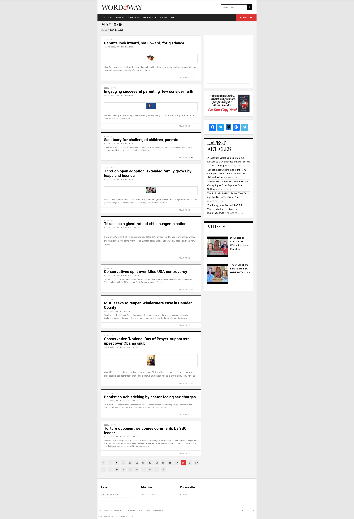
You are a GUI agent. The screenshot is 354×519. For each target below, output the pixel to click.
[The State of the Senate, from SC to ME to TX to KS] (217, 283)
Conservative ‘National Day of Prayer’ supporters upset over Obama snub (147, 341)
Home (104, 30)
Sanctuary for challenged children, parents (141, 139)
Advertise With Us (149, 495)
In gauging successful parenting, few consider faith (148, 91)
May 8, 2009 (109, 311)
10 (130, 463)
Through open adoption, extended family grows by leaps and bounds (147, 173)
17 (176, 463)
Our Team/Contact (109, 495)
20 (196, 463)
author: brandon (125, 47)
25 (130, 469)
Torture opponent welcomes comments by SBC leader (145, 430)
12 (143, 463)
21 (103, 469)
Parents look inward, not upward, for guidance (144, 43)
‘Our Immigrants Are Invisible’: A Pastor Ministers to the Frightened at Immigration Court (227, 209)
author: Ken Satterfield (127, 311)
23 (117, 469)
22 (110, 469)
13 (150, 463)
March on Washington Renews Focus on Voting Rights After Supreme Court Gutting (227, 185)
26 (137, 469)
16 (170, 463)
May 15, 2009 (109, 47)
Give (103, 501)
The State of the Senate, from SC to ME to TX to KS (240, 268)
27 (143, 469)
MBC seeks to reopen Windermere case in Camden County (148, 305)
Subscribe (184, 495)
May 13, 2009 (109, 227)
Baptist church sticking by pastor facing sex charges (150, 397)
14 (157, 463)
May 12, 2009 (109, 275)
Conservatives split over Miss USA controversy (145, 271)
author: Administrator (128, 227)
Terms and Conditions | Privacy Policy (116, 516)
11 (137, 463)
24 (123, 469)
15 (163, 463)
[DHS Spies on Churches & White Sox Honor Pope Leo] (217, 256)
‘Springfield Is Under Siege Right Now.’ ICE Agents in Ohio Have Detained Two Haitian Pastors (227, 173)
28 (150, 469)
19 (190, 463)
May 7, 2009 (109, 347)
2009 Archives (110, 40)
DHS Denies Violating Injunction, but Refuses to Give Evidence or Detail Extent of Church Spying (228, 161)
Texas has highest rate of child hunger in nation (145, 223)
